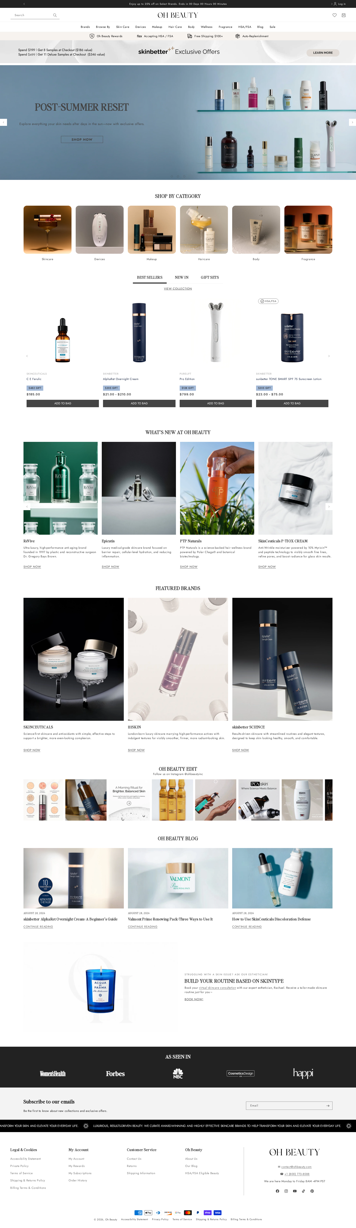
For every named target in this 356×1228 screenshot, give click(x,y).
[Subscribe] (327, 1106)
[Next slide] (352, 122)
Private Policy (19, 1166)
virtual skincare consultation (217, 988)
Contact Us (134, 1159)
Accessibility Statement (25, 1159)
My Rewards (77, 1166)
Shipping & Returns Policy (27, 1180)
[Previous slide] (3, 122)
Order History (78, 1180)
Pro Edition (187, 379)
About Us (191, 1159)
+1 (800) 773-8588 (297, 1174)
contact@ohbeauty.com (296, 1167)
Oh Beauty (111, 1219)
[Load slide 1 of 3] (172, 176)
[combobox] (35, 15)
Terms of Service (21, 1173)
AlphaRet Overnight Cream (120, 379)
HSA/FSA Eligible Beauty (202, 1173)
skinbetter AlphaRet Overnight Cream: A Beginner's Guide (70, 919)
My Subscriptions (80, 1173)
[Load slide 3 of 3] (184, 176)
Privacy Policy (160, 1219)
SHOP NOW (32, 567)
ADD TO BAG (139, 403)
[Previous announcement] (24, 4)
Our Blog (191, 1166)
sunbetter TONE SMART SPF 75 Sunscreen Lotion (288, 379)
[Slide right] (329, 356)
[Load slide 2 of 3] (178, 176)
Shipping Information (141, 1173)
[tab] (149, 279)
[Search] (55, 15)
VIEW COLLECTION (178, 289)
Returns (132, 1166)
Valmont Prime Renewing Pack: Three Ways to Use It (170, 919)
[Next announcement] (332, 4)
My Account (77, 1159)
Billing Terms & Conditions (28, 1188)
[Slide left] (26, 356)
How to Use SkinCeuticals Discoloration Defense (271, 919)
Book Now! (194, 999)
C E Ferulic (34, 379)
